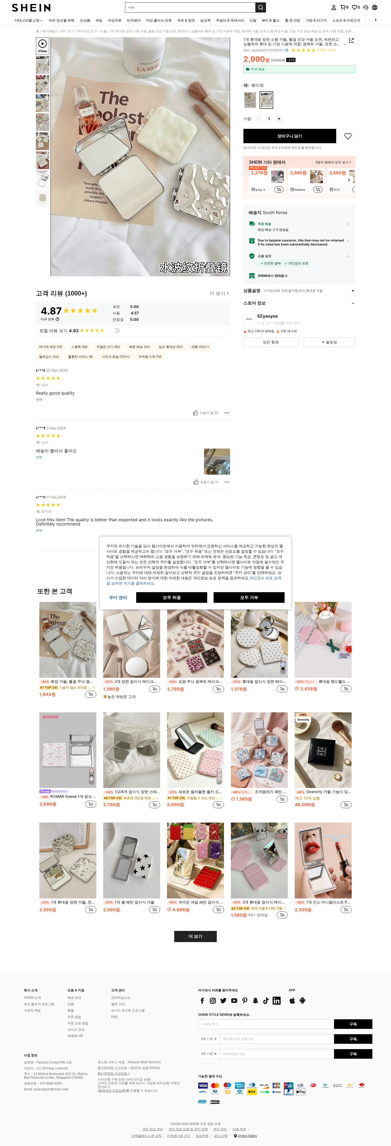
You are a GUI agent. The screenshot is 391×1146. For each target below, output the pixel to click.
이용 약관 (239, 1129)
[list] (240, 1001)
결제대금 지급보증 (112, 1090)
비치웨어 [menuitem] (134, 20)
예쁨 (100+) (200, 347)
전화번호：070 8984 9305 (43, 1083)
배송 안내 (74, 998)
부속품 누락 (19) (150, 357)
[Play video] (140, 156)
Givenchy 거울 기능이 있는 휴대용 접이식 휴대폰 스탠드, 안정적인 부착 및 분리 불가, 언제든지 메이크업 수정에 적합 (324, 792)
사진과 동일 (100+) (116, 357)
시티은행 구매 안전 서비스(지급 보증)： (126, 1079)
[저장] (348, 136)
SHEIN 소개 (32, 998)
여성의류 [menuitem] (115, 20)
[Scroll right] (375, 20)
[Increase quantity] (279, 119)
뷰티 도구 (67, 31)
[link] (344, 7)
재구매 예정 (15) (50, 347)
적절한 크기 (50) (108, 347)
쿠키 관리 (220, 1129)
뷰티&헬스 (49, 31)
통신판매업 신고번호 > (114, 1073)
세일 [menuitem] (98, 20)
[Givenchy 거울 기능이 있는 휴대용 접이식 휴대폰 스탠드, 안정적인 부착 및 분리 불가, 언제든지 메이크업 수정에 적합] (323, 750)
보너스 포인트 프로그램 (128, 1010)
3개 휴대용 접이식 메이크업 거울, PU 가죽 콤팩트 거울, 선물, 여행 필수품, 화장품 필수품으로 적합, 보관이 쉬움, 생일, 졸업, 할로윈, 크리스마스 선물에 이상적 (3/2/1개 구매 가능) (260, 902)
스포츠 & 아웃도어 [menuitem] (346, 20)
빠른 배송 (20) (139, 347)
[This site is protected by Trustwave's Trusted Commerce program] (202, 1102)
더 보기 (195, 936)
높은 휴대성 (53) (170, 347)
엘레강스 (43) (49, 357)
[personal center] (334, 7)
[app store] (292, 1003)
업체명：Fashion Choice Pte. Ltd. (48, 1062)
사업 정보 (31, 1055)
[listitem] (267, 181)
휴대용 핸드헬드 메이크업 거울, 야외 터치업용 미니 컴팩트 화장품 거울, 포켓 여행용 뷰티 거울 (323, 681)
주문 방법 (74, 1017)
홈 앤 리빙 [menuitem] (292, 20)
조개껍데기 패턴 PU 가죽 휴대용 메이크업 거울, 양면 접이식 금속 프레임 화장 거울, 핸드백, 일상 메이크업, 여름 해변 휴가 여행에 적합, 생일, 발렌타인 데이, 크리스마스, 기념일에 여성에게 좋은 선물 (259, 792)
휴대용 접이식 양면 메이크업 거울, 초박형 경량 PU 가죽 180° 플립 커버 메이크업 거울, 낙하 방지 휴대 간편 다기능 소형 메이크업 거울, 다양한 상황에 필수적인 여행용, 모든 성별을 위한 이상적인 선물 (260, 681)
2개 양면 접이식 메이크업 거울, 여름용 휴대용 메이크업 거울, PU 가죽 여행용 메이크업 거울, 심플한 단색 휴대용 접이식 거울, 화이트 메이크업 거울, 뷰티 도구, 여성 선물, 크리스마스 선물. (132, 681)
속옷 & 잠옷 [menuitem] (186, 20)
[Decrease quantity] (258, 119)
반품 (71, 1004)
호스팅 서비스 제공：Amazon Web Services (129, 1062)
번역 (39, 399)
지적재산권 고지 (178, 1136)
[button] (366, 7)
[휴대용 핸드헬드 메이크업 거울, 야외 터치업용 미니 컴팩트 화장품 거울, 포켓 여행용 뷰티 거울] (323, 640)
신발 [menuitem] (252, 20)
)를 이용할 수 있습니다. (141, 1090)
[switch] (115, 330)
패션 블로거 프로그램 (39, 1004)
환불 (71, 1010)
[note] (120, 696)
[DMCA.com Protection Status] (214, 1102)
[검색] (260, 7)
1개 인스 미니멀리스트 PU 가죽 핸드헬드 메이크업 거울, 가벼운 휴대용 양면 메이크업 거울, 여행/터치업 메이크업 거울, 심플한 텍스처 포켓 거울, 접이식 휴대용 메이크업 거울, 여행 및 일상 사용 (324, 902)
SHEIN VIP (75, 1036)
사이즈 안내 (76, 1030)
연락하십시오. (121, 998)
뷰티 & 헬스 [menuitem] (271, 20)
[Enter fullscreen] (224, 272)
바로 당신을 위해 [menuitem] (61, 20)
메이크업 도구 (87, 31)
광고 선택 (221, 1136)
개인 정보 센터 (152, 1129)
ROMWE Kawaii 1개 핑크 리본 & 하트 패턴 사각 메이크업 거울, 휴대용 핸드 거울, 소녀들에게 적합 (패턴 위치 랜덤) (68, 796)
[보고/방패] (227, 413)
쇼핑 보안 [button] (264, 256)
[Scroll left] (369, 20)
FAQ (114, 1017)
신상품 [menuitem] (85, 20)
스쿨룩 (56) (79, 347)
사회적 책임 (32, 1010)
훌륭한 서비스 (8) (80, 357)
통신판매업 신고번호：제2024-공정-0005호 (129, 1068)
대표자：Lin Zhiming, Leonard (46, 1068)
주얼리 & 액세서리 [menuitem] (230, 20)
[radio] (250, 100)
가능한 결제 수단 (210, 1076)
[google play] (302, 1003)
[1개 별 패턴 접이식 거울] (131, 860)
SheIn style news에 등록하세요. (224, 1015)
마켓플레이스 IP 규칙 (146, 1136)
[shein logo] (31, 7)
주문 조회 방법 (78, 1023)
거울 (103, 31)
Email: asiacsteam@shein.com (46, 1089)
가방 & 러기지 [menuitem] (316, 20)
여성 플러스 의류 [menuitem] (159, 20)
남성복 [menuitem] (205, 20)
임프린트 (202, 1136)
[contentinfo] (285, 1088)
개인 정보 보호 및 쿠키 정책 (188, 1129)
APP (292, 990)
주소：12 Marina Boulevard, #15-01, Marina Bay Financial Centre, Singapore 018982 (56, 1075)
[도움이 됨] (195, 413)
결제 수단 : (118, 1004)
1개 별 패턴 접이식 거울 (129, 902)
